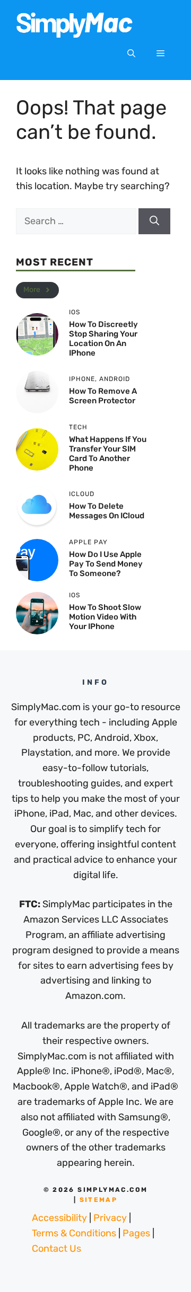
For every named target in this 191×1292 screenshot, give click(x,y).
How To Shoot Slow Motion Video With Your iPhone (105, 617)
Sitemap (99, 1199)
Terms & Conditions (74, 1233)
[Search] (154, 221)
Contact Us (56, 1248)
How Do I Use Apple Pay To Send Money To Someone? (106, 564)
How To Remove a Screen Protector (103, 395)
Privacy (110, 1218)
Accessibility (59, 1218)
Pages (136, 1233)
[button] (131, 53)
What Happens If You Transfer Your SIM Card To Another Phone (107, 454)
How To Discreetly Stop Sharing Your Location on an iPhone (103, 339)
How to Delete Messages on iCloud (106, 510)
